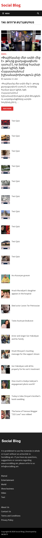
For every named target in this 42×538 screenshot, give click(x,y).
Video (3, 493)
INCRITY (4, 534)
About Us (5, 507)
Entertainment (7, 480)
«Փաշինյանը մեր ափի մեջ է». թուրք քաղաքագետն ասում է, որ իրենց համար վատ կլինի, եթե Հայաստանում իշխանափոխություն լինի (21, 66)
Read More (8, 109)
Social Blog (11, 5)
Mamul (4, 54)
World (3, 484)
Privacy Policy (7, 520)
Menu (7, 13)
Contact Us (6, 511)
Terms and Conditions (10, 515)
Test (3, 497)
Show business (7, 488)
